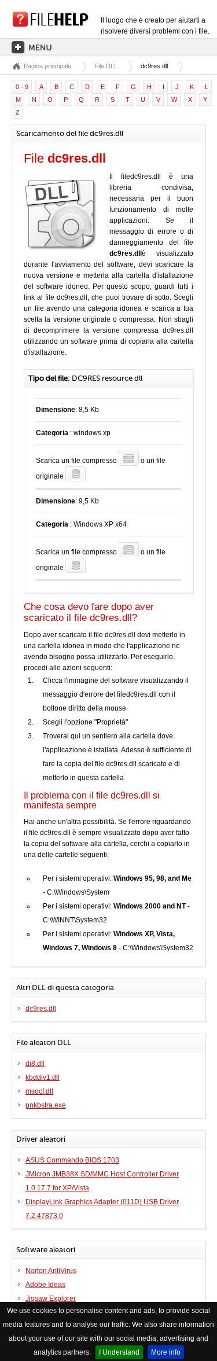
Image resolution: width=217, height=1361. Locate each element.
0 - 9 (22, 86)
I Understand (119, 1352)
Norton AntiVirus (50, 1271)
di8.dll (35, 1064)
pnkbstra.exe (45, 1105)
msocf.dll (39, 1091)
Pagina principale (47, 65)
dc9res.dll (40, 1009)
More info (166, 1352)
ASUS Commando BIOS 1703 (72, 1160)
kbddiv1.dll (42, 1077)
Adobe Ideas (45, 1285)
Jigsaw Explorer (50, 1298)
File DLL (105, 65)
